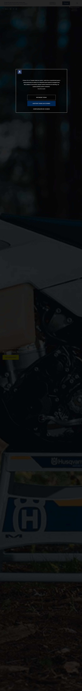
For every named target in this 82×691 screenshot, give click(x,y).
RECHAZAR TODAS (41, 97)
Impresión (43, 88)
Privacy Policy (40, 88)
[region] (41, 91)
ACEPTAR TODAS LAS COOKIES (41, 103)
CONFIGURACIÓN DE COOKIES (41, 109)
